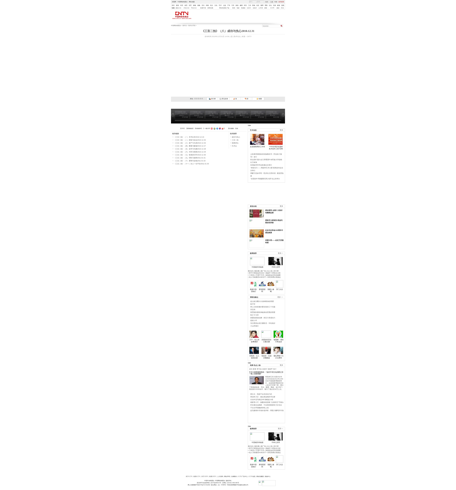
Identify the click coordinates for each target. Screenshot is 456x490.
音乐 (203, 5)
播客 (265, 8)
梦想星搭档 (262, 290)
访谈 (274, 5)
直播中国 (203, 8)
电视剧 (243, 8)
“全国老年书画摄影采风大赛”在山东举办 (265, 179)
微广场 (263, 271)
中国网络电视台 (183, 2)
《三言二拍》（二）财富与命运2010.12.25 (190, 140)
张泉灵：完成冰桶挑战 (266, 357)
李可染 (259, 369)
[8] (200, 98)
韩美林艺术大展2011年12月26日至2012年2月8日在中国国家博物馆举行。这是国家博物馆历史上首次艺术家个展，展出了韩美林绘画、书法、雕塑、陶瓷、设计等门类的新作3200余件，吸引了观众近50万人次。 (266, 383)
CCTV (272, 8)
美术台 (185, 25)
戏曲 (198, 5)
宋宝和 (252, 309)
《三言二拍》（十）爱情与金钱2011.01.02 (190, 161)
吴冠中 (264, 369)
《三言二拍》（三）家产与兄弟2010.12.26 (190, 143)
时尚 (245, 5)
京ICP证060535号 (215, 483)
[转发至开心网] (211, 128)
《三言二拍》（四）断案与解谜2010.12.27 (190, 146)
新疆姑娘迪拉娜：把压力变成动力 (262, 318)
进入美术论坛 (235, 36)
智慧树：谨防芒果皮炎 (279, 341)
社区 (257, 5)
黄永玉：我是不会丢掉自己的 (261, 394)
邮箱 (278, 5)
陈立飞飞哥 (254, 315)
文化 (215, 5)
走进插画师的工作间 (257, 147)
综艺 (190, 5)
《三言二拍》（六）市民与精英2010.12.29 (190, 152)
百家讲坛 (235, 143)
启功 (250, 369)
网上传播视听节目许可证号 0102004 (199, 485)
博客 (266, 5)
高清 (233, 8)
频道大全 (178, 8)
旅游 (237, 5)
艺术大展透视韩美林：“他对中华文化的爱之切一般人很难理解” (266, 373)
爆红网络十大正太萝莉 (279, 357)
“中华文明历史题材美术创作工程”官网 (276, 148)
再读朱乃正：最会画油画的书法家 (262, 397)
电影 (238, 8)
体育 (186, 5)
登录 (266, 2)
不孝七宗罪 (276, 267)
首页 (173, 5)
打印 (182, 128)
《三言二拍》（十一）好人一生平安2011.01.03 (191, 164)
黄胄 (254, 369)
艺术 (220, 5)
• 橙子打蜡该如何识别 (256, 273)
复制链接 (190, 128)
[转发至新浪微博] (222, 128)
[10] (202, 98)
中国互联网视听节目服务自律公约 (237, 485)
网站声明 (227, 476)
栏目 (282, 8)
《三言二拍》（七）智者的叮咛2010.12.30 (190, 155)
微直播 (256, 271)
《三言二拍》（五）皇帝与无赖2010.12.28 (190, 149)
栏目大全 (186, 8)
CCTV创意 (252, 476)
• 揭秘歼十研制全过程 (272, 273)
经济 (181, 5)
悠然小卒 (253, 320)
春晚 (194, 5)
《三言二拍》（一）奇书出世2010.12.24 (189, 137)
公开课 (261, 8)
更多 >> (280, 297)
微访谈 (250, 271)
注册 (271, 2)
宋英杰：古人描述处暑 (254, 357)
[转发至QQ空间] (214, 128)
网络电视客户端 (224, 8)
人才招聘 (220, 476)
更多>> (280, 253)
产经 (228, 5)
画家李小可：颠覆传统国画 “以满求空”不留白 (267, 402)
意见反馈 (224, 99)
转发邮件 (198, 128)
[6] (199, 98)
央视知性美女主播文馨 (266, 341)
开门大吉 (279, 289)
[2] (195, 98)
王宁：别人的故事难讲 (254, 341)
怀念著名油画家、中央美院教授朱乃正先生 (266, 405)
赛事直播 (210, 8)
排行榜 (213, 99)
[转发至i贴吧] (220, 128)
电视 (173, 8)
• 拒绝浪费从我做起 (273, 277)
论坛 (270, 5)
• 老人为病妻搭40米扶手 (257, 277)
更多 (281, 130)
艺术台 (234, 146)
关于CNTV (204, 476)
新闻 (177, 5)
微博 (262, 5)
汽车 (232, 5)
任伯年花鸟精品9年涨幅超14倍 (261, 399)
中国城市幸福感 (257, 267)
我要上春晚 (271, 290)
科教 (207, 5)
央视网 (174, 2)
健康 (241, 5)
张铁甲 (270, 369)
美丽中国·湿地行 (253, 290)
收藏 (260, 99)
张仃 (274, 369)
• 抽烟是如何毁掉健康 (272, 275)
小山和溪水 (254, 326)
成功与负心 (236, 137)
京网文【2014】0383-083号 (230, 483)
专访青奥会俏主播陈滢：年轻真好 (262, 323)
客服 (275, 2)
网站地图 (192, 2)
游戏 (282, 5)
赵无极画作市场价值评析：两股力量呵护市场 (267, 410)
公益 (224, 5)
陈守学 (252, 304)
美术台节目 (191, 25)
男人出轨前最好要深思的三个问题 (262, 307)
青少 (211, 5)
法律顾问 (234, 476)
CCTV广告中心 (242, 476)
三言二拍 (235, 140)
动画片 (255, 8)
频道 (278, 8)
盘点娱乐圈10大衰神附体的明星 (262, 301)
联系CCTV (197, 476)
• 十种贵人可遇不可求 (256, 275)
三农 (249, 5)
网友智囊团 (260, 476)
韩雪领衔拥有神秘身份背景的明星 (262, 312)
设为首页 (281, 2)
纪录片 (249, 8)
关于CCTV (189, 476)
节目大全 (194, 8)
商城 (253, 5)
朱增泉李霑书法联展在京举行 (261, 165)
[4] (197, 98)
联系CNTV (212, 476)
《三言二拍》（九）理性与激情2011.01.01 (190, 158)
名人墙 (269, 271)
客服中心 (268, 476)
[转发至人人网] (217, 128)
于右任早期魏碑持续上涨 (259, 408)
